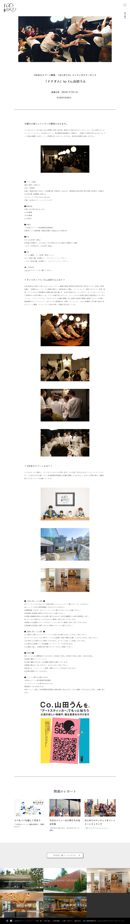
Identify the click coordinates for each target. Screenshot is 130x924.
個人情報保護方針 (89, 921)
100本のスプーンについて (23, 921)
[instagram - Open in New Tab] (7, 921)
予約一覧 (39, 921)
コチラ (26, 270)
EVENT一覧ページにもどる (64, 855)
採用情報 (56, 921)
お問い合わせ (67, 921)
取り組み (125, 15)
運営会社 (77, 921)
